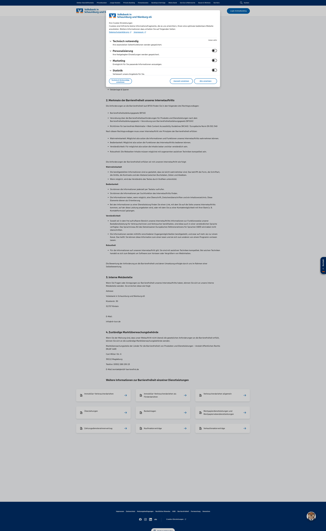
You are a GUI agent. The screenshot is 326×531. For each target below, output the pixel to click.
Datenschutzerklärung (119, 32)
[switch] (214, 50)
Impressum (138, 32)
